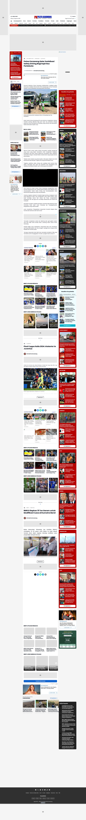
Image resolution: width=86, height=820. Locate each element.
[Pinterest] (49, 790)
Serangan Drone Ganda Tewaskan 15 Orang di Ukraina (70, 522)
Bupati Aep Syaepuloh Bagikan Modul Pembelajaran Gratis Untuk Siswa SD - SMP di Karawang (51, 138)
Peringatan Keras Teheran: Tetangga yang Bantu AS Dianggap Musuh (70, 510)
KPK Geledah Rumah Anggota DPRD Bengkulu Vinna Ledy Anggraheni (70, 476)
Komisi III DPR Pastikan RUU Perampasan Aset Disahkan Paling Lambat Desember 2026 (15, 154)
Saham (49, 23)
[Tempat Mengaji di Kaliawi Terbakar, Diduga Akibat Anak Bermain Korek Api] (62, 442)
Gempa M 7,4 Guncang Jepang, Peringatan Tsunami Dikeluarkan (40, 638)
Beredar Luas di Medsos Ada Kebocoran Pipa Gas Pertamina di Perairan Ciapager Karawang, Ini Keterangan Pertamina (68, 743)
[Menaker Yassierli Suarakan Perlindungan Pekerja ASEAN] (62, 299)
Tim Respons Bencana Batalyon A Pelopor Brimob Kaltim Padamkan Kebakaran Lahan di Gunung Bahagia (67, 425)
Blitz (40, 798)
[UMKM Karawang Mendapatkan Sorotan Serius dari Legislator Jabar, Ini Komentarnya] (62, 396)
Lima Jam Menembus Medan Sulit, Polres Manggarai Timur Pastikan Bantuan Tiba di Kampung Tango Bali (69, 271)
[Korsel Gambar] (67, 62)
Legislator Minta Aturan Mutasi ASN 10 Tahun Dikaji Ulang (70, 309)
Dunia (26, 23)
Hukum (75, 21)
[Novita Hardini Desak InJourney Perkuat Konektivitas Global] (29, 321)
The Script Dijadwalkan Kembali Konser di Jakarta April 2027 (15, 64)
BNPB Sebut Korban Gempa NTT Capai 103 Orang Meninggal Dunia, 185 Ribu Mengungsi (70, 190)
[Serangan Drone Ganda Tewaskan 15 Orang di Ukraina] (62, 522)
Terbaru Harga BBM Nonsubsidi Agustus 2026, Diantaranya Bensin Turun (68, 734)
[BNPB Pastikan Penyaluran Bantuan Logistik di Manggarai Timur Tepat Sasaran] (67, 137)
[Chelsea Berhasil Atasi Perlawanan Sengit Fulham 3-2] (52, 288)
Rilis (59, 792)
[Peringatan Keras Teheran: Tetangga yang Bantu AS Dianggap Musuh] (62, 511)
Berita (37, 798)
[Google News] (40, 790)
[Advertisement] (43, 8)
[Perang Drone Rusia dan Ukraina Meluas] (62, 516)
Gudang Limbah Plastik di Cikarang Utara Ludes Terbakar (70, 355)
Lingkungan (69, 21)
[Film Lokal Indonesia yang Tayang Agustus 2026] (16, 87)
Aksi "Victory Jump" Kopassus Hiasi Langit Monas (67, 546)
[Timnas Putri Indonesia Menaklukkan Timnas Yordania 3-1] (29, 485)
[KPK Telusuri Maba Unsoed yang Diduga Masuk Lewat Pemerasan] (67, 458)
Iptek (66, 23)
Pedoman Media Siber (34, 792)
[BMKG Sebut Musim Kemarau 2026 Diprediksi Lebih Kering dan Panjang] (29, 631)
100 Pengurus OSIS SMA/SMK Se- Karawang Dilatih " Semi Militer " (51, 133)
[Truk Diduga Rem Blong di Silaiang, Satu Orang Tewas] (62, 282)
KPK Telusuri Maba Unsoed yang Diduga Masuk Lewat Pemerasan (66, 466)
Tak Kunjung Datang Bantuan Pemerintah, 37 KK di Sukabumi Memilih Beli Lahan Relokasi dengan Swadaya (70, 161)
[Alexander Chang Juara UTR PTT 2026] (29, 288)
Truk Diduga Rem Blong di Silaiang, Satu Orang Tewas (69, 282)
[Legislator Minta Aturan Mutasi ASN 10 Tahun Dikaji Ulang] (62, 310)
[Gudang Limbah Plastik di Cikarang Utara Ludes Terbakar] (62, 355)
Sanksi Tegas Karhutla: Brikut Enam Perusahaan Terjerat (69, 304)
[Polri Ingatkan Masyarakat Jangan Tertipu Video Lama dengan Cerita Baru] (62, 110)
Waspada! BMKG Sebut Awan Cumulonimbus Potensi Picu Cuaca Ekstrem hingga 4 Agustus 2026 (40, 625)
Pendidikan (40, 21)
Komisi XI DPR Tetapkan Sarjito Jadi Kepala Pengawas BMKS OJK (69, 201)
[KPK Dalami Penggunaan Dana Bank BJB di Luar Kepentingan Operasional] (62, 482)
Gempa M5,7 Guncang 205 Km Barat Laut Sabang (51, 625)
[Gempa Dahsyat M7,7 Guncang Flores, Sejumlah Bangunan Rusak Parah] (29, 619)
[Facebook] (38, 246)
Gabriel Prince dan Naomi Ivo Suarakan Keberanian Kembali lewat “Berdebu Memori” (16, 69)
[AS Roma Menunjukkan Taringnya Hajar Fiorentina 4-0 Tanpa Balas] (40, 288)
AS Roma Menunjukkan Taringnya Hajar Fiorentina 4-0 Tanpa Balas (69, 25)
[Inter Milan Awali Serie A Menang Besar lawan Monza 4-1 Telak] (52, 301)
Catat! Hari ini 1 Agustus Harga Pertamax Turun (68, 747)
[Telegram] (43, 246)
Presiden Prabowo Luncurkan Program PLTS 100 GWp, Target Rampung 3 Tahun (70, 320)
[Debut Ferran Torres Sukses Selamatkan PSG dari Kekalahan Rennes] (40, 465)
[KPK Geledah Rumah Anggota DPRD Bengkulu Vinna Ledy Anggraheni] (62, 476)
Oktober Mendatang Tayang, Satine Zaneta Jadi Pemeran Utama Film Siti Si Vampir (16, 98)
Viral (73, 23)
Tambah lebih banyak (40, 669)
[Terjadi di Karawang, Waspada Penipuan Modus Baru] (41, 692)
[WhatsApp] (40, 246)
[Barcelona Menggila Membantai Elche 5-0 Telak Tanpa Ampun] (40, 301)
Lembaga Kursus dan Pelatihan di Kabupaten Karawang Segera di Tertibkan (68, 707)
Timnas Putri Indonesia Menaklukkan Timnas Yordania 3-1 (29, 490)
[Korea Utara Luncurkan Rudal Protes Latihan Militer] (62, 555)
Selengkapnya (15, 77)
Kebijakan (48, 792)
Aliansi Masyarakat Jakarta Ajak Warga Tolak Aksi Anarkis (16, 160)
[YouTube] (45, 790)
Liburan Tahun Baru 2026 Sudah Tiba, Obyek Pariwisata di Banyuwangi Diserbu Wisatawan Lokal (55, 325)
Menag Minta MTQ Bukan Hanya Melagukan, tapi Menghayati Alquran (69, 315)
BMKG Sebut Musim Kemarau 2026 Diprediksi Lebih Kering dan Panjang (29, 638)
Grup (42, 801)
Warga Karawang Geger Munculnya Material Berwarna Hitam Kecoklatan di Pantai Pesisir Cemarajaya (34, 133)
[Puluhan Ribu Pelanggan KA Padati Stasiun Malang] (62, 277)
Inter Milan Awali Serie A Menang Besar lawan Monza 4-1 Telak (51, 307)
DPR (33, 23)
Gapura (33, 798)
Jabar (12, 23)
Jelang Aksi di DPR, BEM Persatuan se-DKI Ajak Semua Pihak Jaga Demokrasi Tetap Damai (70, 121)
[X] (35, 246)
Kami (41, 792)
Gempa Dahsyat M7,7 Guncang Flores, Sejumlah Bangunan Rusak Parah (28, 625)
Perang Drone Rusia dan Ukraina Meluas (70, 515)
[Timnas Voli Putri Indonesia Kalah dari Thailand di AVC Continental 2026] (29, 301)
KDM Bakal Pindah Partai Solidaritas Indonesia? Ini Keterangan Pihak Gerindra (69, 361)
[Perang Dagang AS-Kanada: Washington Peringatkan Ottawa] (67, 498)
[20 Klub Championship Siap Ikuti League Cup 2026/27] (52, 465)
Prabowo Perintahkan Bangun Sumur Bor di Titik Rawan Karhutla (67, 186)
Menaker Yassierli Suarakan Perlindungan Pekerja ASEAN (69, 298)
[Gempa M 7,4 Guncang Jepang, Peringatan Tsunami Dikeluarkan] (40, 631)
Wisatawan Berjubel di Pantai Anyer (41, 325)
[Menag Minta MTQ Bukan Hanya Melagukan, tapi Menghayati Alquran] (62, 315)
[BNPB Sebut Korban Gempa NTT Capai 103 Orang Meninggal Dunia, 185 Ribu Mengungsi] (62, 190)
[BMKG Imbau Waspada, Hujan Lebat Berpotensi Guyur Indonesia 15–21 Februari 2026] (29, 651)
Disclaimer (53, 792)
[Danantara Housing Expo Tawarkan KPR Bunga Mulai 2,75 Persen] (62, 390)
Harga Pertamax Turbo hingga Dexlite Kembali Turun (68, 729)
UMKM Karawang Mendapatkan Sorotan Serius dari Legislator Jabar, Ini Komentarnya (70, 395)
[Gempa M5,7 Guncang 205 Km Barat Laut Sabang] (52, 619)
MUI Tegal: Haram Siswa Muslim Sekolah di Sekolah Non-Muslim (68, 720)
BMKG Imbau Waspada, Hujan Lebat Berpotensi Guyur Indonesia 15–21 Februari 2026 (29, 656)
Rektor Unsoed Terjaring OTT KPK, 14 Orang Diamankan (69, 470)
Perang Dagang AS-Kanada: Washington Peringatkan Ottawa (67, 506)
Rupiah (54, 23)
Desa (24, 21)
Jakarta (16, 23)
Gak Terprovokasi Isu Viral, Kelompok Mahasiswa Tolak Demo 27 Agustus (70, 115)
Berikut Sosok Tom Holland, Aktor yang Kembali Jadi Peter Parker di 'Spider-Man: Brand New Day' (16, 102)
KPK (37, 23)
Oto (62, 23)
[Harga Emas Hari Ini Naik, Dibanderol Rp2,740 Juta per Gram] (62, 401)
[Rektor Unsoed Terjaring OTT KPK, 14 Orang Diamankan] (62, 471)
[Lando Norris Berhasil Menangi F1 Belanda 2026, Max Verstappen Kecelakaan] (67, 218)
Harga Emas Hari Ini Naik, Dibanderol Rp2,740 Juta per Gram (70, 401)
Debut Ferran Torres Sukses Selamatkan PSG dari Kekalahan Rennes (40, 471)
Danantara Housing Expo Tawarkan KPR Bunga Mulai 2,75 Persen (70, 390)
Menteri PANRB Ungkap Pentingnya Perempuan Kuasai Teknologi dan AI (70, 561)
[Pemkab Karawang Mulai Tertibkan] (62, 550)
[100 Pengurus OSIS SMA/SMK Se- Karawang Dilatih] (43, 133)
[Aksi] (67, 538)
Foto (69, 23)
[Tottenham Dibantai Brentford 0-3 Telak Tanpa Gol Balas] (42, 485)
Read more (40, 397)
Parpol (30, 23)
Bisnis (45, 23)
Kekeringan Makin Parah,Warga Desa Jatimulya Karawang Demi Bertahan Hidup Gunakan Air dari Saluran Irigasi (34, 138)
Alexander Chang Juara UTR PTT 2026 (29, 294)
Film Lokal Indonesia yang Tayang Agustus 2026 (16, 93)
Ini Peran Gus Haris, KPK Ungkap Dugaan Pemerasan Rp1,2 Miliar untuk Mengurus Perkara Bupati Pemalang (68, 739)
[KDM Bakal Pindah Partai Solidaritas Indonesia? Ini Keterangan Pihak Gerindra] (62, 361)
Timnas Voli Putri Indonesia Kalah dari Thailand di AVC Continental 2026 (29, 307)
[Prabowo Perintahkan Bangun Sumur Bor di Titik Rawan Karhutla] (67, 178)
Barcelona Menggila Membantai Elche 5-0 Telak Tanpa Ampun (40, 307)
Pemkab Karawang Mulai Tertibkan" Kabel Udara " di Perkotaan (70, 549)
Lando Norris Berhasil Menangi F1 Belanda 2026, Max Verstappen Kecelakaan (67, 226)
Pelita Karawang (49, 801)
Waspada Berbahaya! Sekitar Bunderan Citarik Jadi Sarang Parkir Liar (67, 266)
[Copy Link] (45, 246)
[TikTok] (47, 790)
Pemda (52, 21)
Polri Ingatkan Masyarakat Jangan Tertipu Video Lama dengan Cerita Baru (16, 166)
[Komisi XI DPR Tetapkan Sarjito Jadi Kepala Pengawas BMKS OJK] (62, 202)
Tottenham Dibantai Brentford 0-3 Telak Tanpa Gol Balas (42, 490)
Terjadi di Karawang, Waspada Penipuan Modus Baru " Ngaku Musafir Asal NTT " (40, 699)
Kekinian (44, 798)
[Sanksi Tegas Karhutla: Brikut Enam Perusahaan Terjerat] (62, 304)
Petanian (47, 21)
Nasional (21, 23)
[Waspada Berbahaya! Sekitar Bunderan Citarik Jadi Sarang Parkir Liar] (67, 258)
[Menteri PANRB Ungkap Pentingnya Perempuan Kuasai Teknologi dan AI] (62, 561)
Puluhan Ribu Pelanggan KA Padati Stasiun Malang (69, 276)
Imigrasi (40, 23)
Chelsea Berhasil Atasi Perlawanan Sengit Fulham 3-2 (42, 25)
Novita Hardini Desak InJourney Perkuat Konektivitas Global (30, 325)
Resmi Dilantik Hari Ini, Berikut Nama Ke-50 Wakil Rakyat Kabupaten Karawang (68, 716)
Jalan (57, 21)
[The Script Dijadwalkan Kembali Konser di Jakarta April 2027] (16, 58)
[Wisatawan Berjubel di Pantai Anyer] (42, 321)
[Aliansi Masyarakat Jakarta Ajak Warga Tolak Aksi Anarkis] (62, 104)
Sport (48, 798)
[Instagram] (42, 790)
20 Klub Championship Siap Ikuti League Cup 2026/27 (51, 471)
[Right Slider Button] (56, 321)
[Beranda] (24, 58)
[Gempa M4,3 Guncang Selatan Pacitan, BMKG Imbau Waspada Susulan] (55, 651)
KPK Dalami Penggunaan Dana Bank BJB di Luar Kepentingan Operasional (70, 481)
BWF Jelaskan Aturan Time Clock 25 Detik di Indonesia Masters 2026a (68, 725)
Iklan (57, 792)
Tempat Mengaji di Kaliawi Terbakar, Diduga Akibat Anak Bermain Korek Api (70, 441)
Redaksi (27, 792)
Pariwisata (62, 21)
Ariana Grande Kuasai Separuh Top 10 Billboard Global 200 (16, 73)
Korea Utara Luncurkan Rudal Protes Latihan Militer (69, 555)
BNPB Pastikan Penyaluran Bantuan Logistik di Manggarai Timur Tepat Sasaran (67, 145)
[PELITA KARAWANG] (43, 17)
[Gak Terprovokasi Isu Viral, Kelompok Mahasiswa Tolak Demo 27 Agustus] (62, 116)
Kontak (43, 792)
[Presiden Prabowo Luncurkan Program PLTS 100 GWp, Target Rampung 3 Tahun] (62, 321)
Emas (58, 23)
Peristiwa (34, 21)
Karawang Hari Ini (18, 21)
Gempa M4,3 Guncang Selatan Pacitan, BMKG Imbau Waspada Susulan (54, 656)
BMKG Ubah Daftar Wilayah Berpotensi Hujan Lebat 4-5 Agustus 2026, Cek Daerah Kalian (51, 632)
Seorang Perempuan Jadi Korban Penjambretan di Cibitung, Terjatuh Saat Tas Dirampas (70, 350)
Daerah (29, 21)
